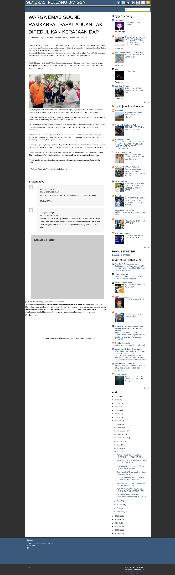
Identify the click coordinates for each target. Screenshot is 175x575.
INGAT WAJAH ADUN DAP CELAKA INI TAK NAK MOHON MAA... (132, 461)
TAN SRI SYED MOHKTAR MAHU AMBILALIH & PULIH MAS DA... (130, 479)
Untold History (121, 374)
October (120, 434)
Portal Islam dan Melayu (125, 364)
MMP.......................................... (127, 297)
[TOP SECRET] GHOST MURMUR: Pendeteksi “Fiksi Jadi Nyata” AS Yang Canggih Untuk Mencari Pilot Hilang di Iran (130, 357)
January (120, 512)
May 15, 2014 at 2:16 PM (49, 216)
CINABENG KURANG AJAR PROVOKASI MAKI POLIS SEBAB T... (132, 495)
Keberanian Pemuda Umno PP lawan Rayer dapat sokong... (131, 467)
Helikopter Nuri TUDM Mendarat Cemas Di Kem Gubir (134, 90)
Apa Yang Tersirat (122, 233)
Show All (146, 102)
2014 (117, 424)
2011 (117, 523)
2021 (117, 400)
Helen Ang (119, 20)
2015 (117, 421)
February (120, 508)
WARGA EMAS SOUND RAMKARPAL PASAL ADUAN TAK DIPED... (131, 484)
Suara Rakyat (120, 196)
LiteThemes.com (131, 573)
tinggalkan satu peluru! (125, 210)
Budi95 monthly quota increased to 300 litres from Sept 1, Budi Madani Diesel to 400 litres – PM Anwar (130, 268)
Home (27, 567)
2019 (117, 407)
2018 (117, 410)
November (121, 431)
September (121, 438)
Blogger (88, 338)
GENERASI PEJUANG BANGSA (55, 2)
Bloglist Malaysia (122, 343)
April (119, 501)
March (119, 505)
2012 (117, 520)
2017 (117, 414)
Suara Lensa (120, 110)
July (118, 445)
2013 (117, 516)
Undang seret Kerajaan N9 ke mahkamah (130, 345)
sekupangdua (121, 181)
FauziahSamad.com (123, 283)
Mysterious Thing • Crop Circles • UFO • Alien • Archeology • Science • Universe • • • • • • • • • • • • (130, 351)
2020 (117, 403)
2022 (117, 396)
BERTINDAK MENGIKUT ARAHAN (129, 53)
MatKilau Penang (122, 86)
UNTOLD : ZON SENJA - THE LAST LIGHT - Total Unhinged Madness (134, 378)
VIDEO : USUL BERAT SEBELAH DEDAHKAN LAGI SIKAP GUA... (130, 456)
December (121, 427)
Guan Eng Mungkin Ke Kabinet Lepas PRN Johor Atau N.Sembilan (134, 157)
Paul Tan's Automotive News (127, 264)
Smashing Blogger (132, 571)
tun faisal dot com (123, 140)
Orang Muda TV (121, 274)
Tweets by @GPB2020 (121, 255)
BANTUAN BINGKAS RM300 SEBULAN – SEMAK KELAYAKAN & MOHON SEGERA (130, 368)
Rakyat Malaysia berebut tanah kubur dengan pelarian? (134, 115)
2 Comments (82, 38)
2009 (117, 530)
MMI (116, 69)
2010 (117, 526)
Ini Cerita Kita (130, 71)
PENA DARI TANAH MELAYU (127, 167)
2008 (117, 534)
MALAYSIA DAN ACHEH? (134, 299)
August (120, 441)
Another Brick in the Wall (125, 125)
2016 (117, 417)
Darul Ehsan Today (123, 152)
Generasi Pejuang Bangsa (126, 36)
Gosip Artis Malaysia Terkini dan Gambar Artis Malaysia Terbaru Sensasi (129, 328)
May (118, 452)
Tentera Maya (120, 219)
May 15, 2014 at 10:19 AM (49, 192)
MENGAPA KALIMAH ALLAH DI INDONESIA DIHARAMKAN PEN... (131, 490)
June (119, 448)
